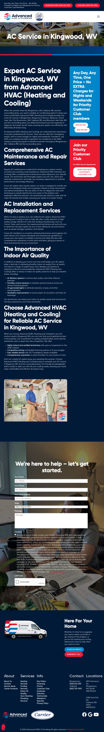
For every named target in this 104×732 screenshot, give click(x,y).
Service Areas (9, 686)
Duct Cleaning (26, 696)
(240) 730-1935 (87, 5)
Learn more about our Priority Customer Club (85, 172)
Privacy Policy (42, 703)
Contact (7, 684)
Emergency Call (74, 654)
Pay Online (41, 681)
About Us (8, 681)
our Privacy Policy (57, 572)
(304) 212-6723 (58, 5)
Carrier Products (11, 689)
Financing (41, 684)
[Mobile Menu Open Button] (98, 16)
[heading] (84, 715)
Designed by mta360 (75, 729)
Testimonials (42, 696)
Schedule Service (74, 649)
